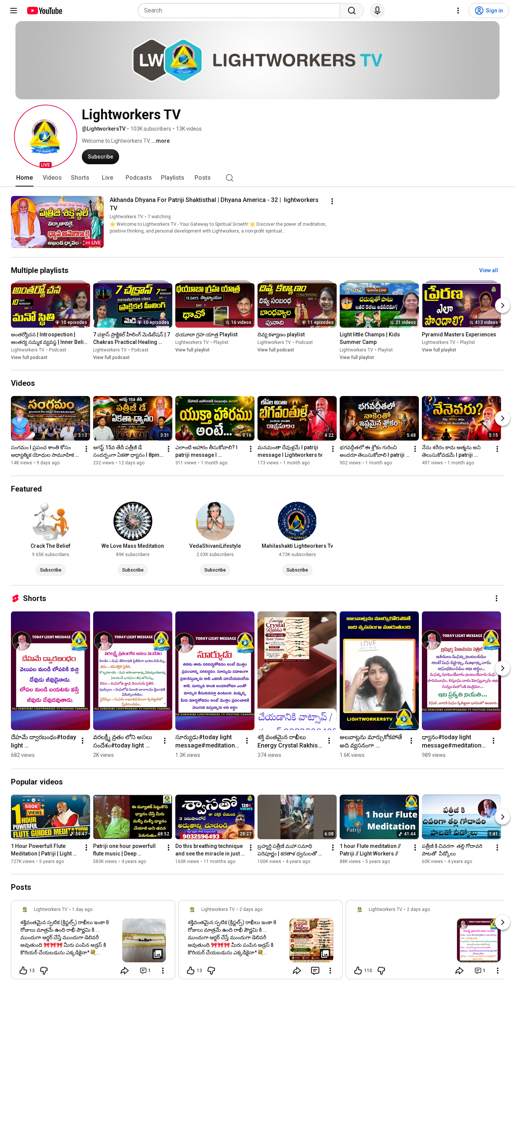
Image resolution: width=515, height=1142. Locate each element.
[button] (45, 136)
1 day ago (82, 909)
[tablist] (257, 178)
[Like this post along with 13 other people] (23, 971)
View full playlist (192, 350)
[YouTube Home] (44, 10)
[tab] (24, 178)
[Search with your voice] (377, 10)
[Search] (352, 10)
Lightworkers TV (126, 216)
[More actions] (332, 201)
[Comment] (315, 970)
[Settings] (458, 10)
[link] (93, 942)
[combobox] (241, 10)
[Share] (124, 970)
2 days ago (250, 909)
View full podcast (29, 357)
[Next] (502, 305)
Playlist (220, 342)
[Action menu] (162, 970)
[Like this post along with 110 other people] (358, 971)
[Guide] (13, 10)
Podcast (57, 350)
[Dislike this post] (44, 971)
